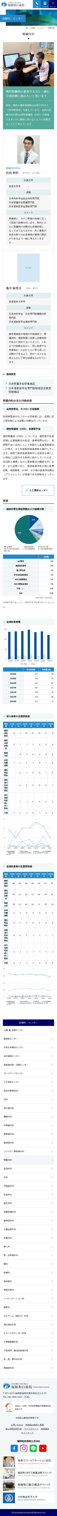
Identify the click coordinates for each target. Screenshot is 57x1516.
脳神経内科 (9, 1142)
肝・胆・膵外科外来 (13, 1359)
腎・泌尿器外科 (11, 1255)
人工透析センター (38, 490)
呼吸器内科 (9, 1125)
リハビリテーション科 (14, 1298)
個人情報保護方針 (14, 1428)
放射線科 (8, 1281)
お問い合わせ (17, 1424)
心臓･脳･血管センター (14, 1030)
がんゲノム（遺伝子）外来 (16, 1315)
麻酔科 (7, 1307)
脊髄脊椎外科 (10, 1211)
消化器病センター (12, 1056)
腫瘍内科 (8, 1116)
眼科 (6, 1263)
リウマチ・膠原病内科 (14, 1151)
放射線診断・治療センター (16, 1064)
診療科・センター (37, 28)
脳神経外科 (9, 1220)
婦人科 (7, 1246)
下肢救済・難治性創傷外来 (16, 1350)
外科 (6, 1177)
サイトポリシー (31, 1428)
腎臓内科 (8, 1159)
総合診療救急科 (11, 1090)
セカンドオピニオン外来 (15, 1333)
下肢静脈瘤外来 (11, 1341)
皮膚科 (7, 1272)
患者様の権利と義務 (34, 1424)
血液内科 (8, 1168)
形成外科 (8, 1194)
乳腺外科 (8, 1237)
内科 (6, 1099)
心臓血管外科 (10, 1229)
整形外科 (8, 1203)
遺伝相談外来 (10, 1324)
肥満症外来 (9, 1367)
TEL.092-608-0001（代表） (17, 1397)
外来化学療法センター (14, 1047)
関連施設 (45, 1428)
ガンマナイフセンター (14, 1073)
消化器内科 (9, 1108)
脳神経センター (11, 1038)
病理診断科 (9, 1289)
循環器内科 (9, 1133)
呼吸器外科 (9, 1185)
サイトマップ (27, 1432)
